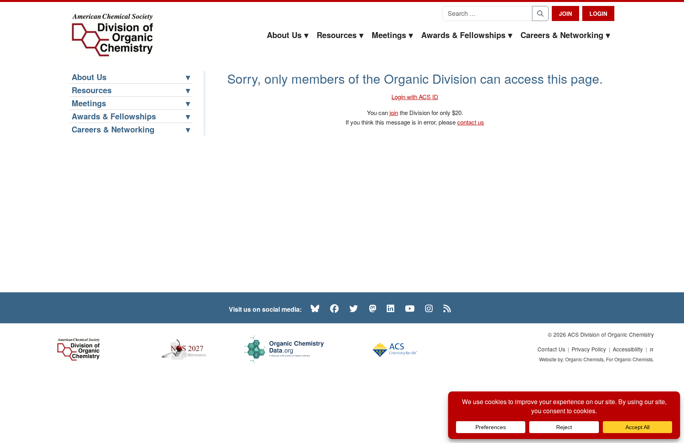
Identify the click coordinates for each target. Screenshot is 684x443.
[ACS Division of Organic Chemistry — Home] (112, 35)
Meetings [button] (389, 34)
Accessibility (628, 349)
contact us (470, 122)
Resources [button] (337, 34)
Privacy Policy (589, 349)
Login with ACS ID (414, 96)
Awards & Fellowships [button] (463, 34)
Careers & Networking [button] (562, 34)
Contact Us (551, 349)
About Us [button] (284, 34)
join (394, 112)
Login (598, 13)
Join (565, 13)
